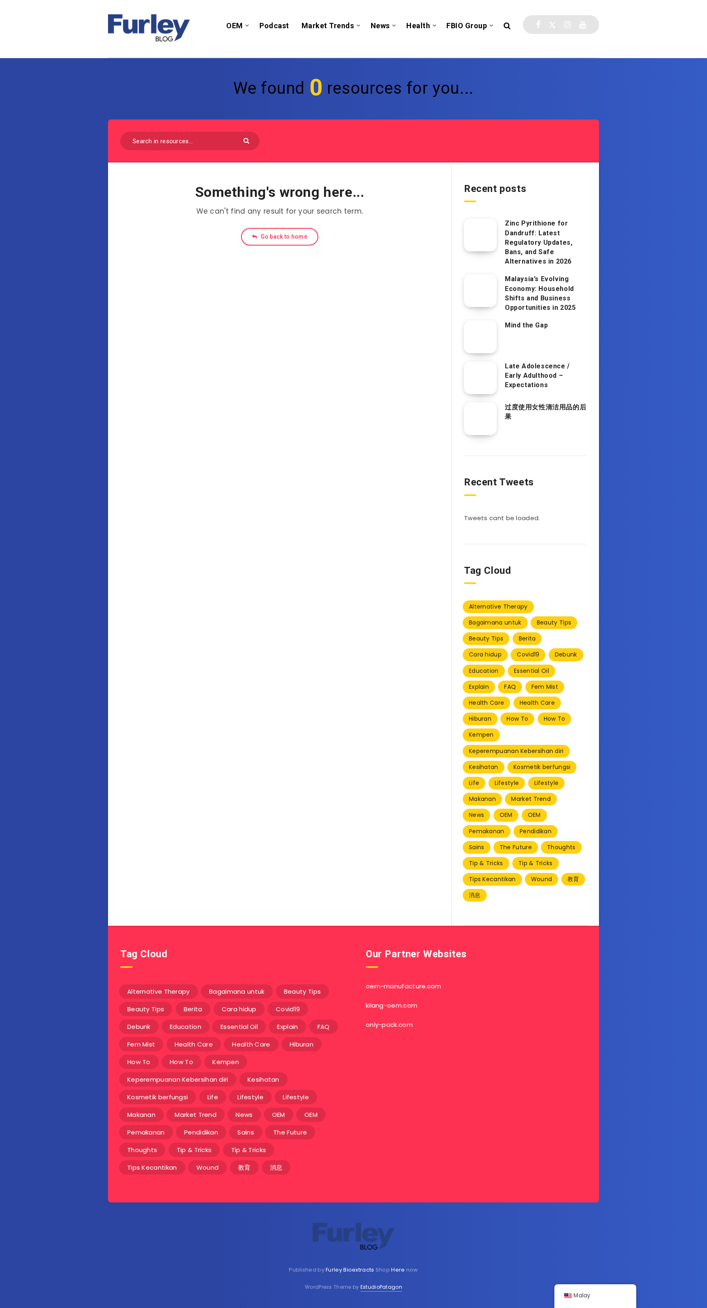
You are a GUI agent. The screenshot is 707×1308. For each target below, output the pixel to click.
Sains (476, 847)
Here (398, 1270)
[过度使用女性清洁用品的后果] (480, 418)
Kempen (481, 735)
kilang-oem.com (391, 1005)
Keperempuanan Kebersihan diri (516, 751)
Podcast (274, 25)
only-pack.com (389, 1024)
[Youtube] (582, 24)
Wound (541, 879)
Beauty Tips (554, 622)
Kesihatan (483, 767)
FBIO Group (466, 25)
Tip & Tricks (486, 863)
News (380, 25)
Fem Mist (544, 687)
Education (484, 671)
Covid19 (528, 654)
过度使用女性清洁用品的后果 (545, 411)
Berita (527, 638)
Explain (479, 687)
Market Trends (328, 25)
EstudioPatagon (381, 1286)
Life (474, 783)
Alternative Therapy (498, 606)
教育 (573, 879)
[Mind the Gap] (480, 336)
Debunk (566, 654)
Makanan (482, 799)
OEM (234, 25)
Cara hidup (485, 654)
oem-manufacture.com (403, 986)
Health (418, 25)
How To (517, 719)
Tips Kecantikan (492, 879)
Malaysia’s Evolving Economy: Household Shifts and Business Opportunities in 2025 (540, 293)
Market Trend (531, 799)
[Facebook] (538, 24)
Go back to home (283, 236)
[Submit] (247, 140)
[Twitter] (552, 24)
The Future (516, 847)
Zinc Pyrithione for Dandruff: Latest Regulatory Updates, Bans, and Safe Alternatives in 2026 (538, 242)
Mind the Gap (526, 325)
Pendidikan (536, 831)
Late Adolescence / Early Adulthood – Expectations (537, 375)
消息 (475, 895)
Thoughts (561, 847)
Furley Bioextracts (350, 1270)
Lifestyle (507, 783)
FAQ (510, 687)
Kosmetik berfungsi (541, 767)
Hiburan (480, 719)
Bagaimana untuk (495, 622)
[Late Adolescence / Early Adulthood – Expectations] (480, 377)
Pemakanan (486, 831)
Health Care (486, 703)
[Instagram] (567, 24)
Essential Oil (531, 671)
